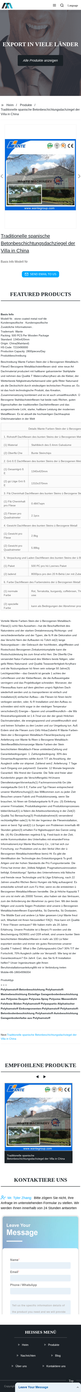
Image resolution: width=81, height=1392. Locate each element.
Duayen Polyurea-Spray (33, 998)
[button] (54, 5)
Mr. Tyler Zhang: (20, 1198)
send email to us (43, 274)
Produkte (26, 105)
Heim (10, 105)
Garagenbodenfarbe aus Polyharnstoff (25, 1017)
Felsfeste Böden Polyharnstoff (20, 1003)
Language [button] (73, 5)
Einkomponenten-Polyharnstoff (39, 1008)
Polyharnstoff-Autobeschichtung (56, 1013)
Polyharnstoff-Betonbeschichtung (23, 989)
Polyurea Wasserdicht (63, 998)
